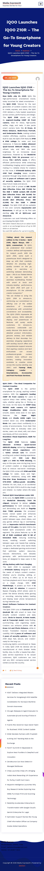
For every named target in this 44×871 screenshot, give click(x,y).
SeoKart (22, 865)
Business (26, 51)
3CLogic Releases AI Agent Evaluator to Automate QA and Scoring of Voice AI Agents (22, 715)
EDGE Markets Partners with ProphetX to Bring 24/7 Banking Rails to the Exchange (22, 738)
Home (17, 51)
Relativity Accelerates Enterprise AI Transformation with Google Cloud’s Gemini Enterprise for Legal (21, 807)
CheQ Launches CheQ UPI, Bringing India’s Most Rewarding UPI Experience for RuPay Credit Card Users (22, 775)
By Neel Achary (16, 670)
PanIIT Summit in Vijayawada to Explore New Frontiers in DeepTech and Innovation (22, 752)
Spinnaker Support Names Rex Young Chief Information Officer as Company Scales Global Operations (22, 821)
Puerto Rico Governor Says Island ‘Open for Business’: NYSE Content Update (22, 727)
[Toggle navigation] (41, 4)
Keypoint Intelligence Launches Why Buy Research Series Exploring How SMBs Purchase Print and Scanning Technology (21, 791)
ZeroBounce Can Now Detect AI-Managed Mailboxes (20, 764)
